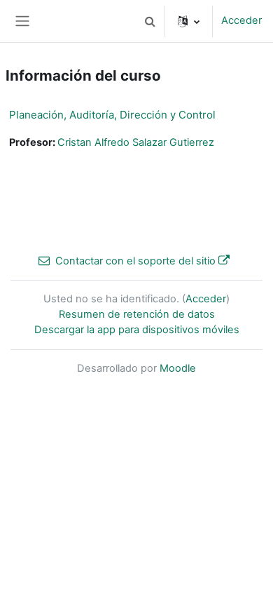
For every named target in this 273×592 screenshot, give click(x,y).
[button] (150, 21)
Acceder (241, 20)
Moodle (178, 368)
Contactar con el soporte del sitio (135, 261)
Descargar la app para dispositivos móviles (136, 329)
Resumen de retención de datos (137, 314)
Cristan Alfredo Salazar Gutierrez (135, 142)
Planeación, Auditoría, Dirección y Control (112, 114)
